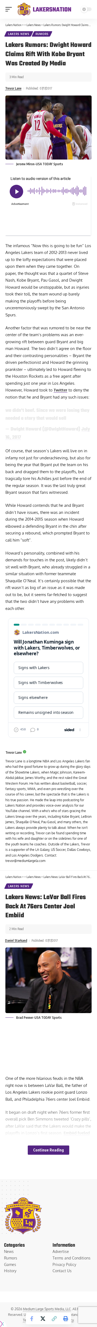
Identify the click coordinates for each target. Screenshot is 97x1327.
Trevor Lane (13, 88)
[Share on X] (42, 1318)
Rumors (42, 34)
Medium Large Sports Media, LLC (47, 1309)
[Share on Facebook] (31, 1318)
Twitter (60, 390)
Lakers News (18, 34)
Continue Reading (48, 1150)
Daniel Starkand (16, 940)
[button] (10, 9)
